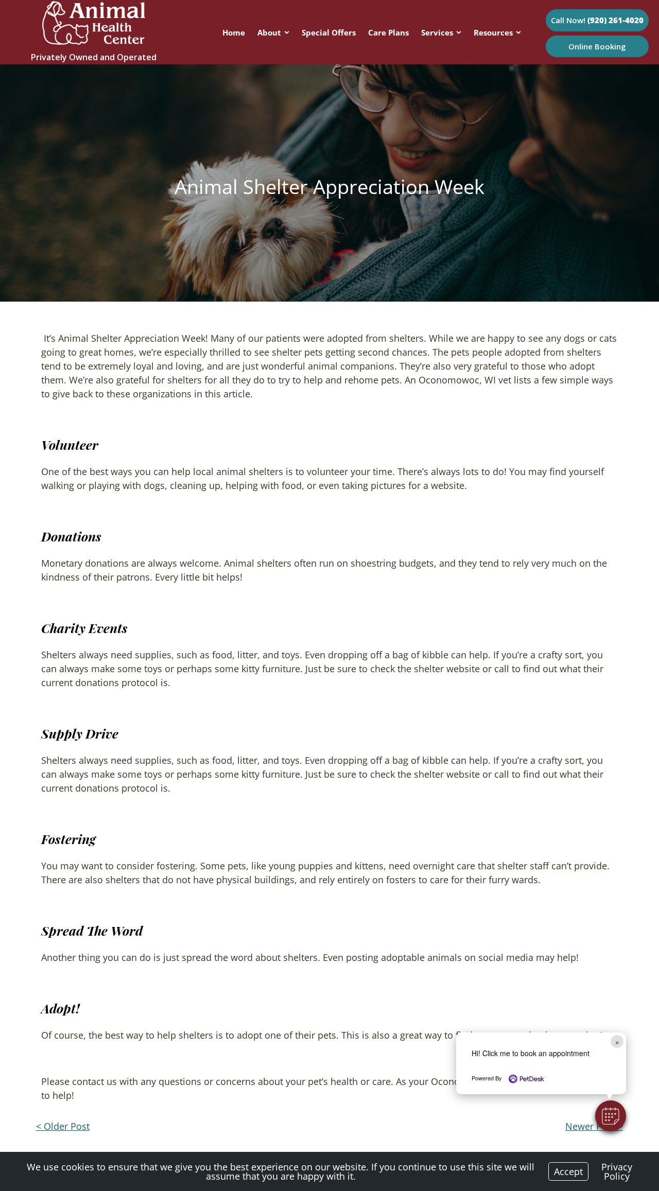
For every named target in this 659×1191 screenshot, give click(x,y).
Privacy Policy (616, 1171)
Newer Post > (594, 1126)
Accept (568, 1171)
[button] (610, 1115)
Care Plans (388, 32)
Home (233, 32)
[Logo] (93, 41)
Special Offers (329, 32)
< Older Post (63, 1126)
